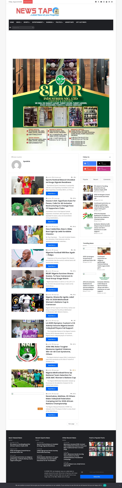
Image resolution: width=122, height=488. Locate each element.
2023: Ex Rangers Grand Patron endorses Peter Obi (102, 196)
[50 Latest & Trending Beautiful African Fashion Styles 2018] (88, 188)
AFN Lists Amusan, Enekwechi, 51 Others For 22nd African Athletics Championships (102, 216)
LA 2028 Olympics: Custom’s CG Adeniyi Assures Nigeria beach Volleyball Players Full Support (60, 325)
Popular (85, 179)
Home (12, 22)
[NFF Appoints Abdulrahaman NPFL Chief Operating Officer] (93, 454)
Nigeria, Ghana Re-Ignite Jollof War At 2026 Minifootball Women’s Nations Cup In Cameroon (60, 301)
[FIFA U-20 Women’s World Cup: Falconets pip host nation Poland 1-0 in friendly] (109, 449)
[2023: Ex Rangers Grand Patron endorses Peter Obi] (88, 197)
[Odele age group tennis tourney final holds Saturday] (101, 444)
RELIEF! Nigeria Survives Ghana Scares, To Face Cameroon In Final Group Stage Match (59, 276)
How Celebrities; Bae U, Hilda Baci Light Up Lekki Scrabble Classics (59, 231)
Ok (105, 485)
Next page (71, 424)
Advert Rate (69, 22)
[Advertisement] (61, 44)
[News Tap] (35, 11)
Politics (59, 22)
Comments (107, 179)
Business (49, 22)
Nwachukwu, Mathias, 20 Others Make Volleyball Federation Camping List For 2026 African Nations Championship (60, 400)
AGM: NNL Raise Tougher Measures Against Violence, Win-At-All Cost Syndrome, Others (58, 350)
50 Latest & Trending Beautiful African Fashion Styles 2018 (101, 188)
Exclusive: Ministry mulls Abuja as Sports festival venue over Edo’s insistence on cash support (102, 227)
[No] (120, 485)
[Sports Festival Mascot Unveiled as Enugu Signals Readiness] (93, 444)
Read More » (52, 193)
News (18, 22)
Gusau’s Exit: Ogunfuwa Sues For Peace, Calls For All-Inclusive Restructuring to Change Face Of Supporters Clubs (61, 205)
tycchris (26, 161)
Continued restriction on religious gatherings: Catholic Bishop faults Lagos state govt (102, 206)
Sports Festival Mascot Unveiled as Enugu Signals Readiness (60, 181)
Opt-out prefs (81, 22)
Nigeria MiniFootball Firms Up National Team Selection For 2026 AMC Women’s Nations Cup (61, 375)
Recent (96, 179)
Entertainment (37, 22)
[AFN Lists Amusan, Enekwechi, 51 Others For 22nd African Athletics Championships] (88, 216)
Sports (26, 22)
